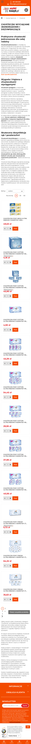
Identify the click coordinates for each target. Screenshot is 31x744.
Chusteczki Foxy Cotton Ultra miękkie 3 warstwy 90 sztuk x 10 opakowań (14, 354)
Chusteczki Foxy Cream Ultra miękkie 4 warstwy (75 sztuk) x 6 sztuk (15, 590)
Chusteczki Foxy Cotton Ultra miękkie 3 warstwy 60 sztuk (14, 252)
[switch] (3, 736)
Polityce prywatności (14, 722)
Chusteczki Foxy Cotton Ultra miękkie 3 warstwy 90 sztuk (14, 320)
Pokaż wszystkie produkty (19, 612)
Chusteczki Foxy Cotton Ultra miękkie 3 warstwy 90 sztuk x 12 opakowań (14, 387)
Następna (2, 616)
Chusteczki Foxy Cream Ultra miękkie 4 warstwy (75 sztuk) (15, 522)
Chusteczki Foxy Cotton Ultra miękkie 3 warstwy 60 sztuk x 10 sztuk (14, 286)
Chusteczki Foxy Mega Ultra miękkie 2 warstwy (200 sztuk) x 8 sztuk (15, 219)
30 (20, 195)
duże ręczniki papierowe (9, 74)
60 (24, 195)
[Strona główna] (1, 18)
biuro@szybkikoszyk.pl (18, 4)
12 (16, 195)
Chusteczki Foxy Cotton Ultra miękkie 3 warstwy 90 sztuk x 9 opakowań (14, 488)
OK (28, 727)
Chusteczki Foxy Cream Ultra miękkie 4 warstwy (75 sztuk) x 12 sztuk (15, 556)
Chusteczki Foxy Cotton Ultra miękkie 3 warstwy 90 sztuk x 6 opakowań (14, 421)
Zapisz (25, 705)
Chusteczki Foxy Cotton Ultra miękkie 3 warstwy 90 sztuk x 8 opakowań (14, 455)
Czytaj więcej (13, 736)
